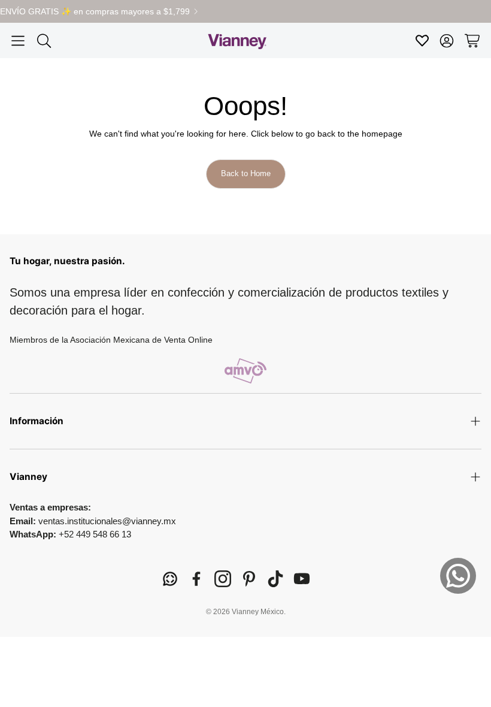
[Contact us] (458, 576)
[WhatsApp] (170, 578)
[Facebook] (196, 578)
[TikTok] (275, 578)
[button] (18, 40)
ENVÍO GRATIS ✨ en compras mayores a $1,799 (95, 11)
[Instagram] (222, 578)
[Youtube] (301, 578)
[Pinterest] (249, 578)
